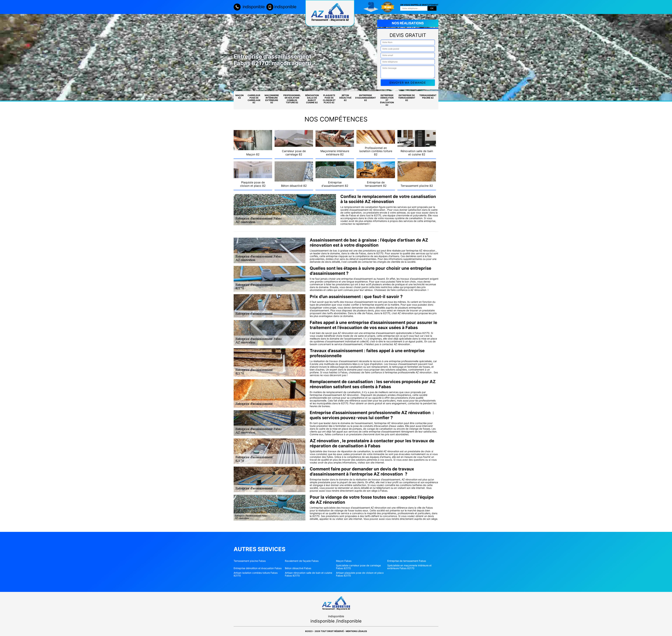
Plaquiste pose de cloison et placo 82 (329, 99)
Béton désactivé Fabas (298, 568)
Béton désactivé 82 (345, 98)
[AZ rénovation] (329, 13)
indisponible (253, 6)
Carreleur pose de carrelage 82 (254, 99)
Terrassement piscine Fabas (250, 561)
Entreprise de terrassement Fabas (406, 561)
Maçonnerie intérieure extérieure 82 (272, 99)
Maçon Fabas (343, 561)
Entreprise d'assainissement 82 (365, 98)
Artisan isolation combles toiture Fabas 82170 (256, 574)
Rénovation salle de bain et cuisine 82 (312, 99)
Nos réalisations (408, 23)
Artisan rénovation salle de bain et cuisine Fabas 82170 (308, 574)
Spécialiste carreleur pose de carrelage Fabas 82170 (358, 567)
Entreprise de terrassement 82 (406, 98)
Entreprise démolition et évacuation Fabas (258, 568)
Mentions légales (356, 631)
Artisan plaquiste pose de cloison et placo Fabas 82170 (360, 574)
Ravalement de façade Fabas (301, 561)
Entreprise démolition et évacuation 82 (387, 100)
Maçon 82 (239, 96)
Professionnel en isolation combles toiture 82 (292, 99)
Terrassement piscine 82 (427, 96)
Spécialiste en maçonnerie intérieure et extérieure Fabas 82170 (409, 567)
